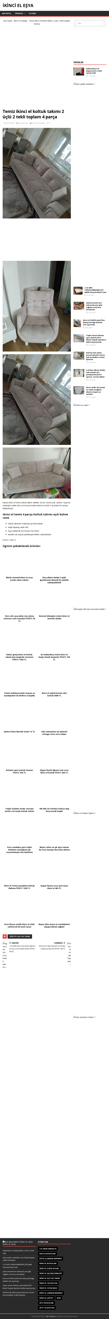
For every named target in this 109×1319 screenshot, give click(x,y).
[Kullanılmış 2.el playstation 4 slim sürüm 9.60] (79, 74)
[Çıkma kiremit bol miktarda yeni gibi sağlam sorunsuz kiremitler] (79, 308)
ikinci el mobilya (20, 20)
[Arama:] (90, 23)
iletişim (32, 13)
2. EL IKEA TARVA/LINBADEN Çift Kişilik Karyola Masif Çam (95, 290)
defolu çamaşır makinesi (50, 1258)
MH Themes (50, 1316)
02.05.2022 (10, 123)
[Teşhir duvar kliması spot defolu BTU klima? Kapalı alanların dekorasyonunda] (79, 340)
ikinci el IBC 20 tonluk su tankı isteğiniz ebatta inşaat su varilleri (95, 390)
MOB (59, 1298)
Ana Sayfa (7, 20)
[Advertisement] (37, 68)
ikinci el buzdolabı (47, 1263)
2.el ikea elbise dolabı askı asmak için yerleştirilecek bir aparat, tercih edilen (95, 373)
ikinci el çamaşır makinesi (50, 1293)
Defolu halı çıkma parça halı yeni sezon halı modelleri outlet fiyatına (95, 356)
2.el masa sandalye (47, 1249)
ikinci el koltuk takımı (20, 936)
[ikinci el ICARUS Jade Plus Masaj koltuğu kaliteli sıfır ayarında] (77, 325)
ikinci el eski (23, 123)
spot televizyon (46, 1308)
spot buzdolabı (46, 1303)
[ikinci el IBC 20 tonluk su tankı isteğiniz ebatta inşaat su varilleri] (79, 393)
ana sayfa (6, 13)
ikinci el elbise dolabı (49, 1268)
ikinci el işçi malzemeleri (50, 1273)
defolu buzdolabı (47, 1254)
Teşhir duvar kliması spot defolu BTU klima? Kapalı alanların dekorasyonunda (96, 338)
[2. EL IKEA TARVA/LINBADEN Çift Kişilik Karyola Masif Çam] (78, 293)
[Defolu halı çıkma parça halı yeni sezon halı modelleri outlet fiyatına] (79, 358)
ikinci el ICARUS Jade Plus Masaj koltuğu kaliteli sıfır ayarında (94, 322)
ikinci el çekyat (46, 1298)
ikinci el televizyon (48, 1283)
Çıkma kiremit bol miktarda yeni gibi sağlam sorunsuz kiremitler (94, 306)
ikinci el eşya (9, 1244)
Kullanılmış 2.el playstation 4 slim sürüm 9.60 (94, 70)
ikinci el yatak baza (48, 1288)
